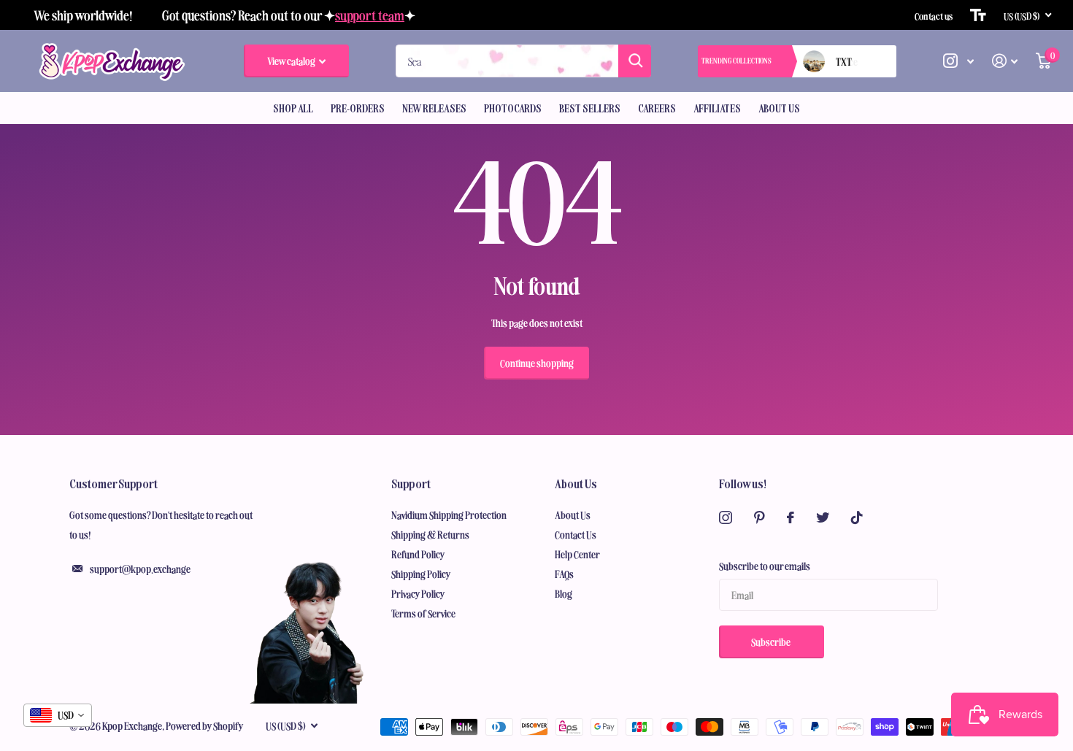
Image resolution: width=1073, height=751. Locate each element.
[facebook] (790, 517)
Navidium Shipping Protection (449, 514)
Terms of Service (423, 613)
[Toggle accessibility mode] (978, 15)
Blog (563, 593)
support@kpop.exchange (140, 568)
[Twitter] (822, 517)
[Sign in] (1005, 61)
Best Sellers (589, 108)
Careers (657, 108)
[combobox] (57, 715)
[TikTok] (857, 517)
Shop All (293, 108)
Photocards (513, 108)
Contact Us (575, 534)
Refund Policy (418, 554)
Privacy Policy (418, 593)
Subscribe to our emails (764, 565)
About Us (779, 108)
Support (411, 483)
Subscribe (771, 641)
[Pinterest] (759, 517)
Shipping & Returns (430, 534)
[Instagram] (725, 517)
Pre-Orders (358, 108)
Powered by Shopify (205, 725)
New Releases (434, 108)
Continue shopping (537, 362)
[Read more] (958, 61)
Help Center (577, 554)
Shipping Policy (421, 573)
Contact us (934, 15)
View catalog (292, 60)
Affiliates (717, 108)
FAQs (564, 573)
